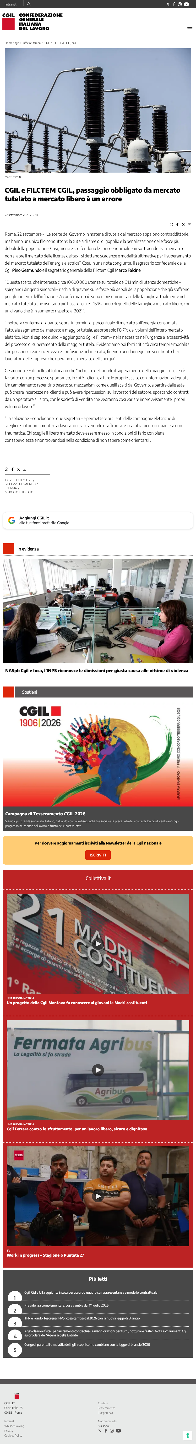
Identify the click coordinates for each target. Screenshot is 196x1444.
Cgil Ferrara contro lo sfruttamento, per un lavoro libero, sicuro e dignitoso (77, 1129)
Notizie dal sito (107, 1421)
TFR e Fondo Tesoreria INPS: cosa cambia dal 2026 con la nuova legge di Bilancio (82, 1318)
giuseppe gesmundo (20, 484)
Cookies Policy (13, 1435)
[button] (171, 224)
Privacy (8, 1431)
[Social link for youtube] (186, 4)
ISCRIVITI (98, 855)
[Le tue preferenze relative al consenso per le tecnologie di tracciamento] (187, 1435)
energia (11, 488)
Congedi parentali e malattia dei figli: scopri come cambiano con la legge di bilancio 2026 (87, 1344)
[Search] (29, 4)
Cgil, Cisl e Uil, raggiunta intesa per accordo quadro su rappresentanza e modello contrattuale (90, 1292)
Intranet (10, 4)
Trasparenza (105, 1413)
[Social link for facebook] (174, 4)
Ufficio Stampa (32, 43)
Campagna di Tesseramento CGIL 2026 (45, 813)
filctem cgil (23, 480)
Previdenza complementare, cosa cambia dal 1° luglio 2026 (66, 1305)
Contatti (103, 1403)
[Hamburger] (189, 29)
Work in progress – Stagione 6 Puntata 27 (45, 1255)
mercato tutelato (19, 492)
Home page (12, 43)
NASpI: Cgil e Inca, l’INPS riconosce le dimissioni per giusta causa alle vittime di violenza (96, 670)
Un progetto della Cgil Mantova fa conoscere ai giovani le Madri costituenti (77, 1002)
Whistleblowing (14, 1426)
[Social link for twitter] (168, 4)
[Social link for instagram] (180, 4)
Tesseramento (106, 1408)
